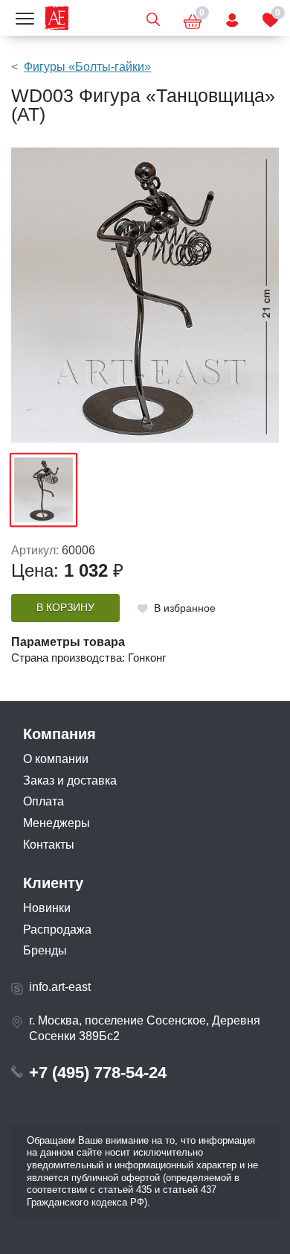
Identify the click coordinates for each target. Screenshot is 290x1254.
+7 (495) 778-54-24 (98, 1072)
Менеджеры (56, 823)
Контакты (48, 844)
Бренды (45, 950)
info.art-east (60, 987)
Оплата (43, 801)
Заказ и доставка (70, 780)
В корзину (65, 607)
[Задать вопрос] (232, 18)
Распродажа (57, 929)
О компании (55, 759)
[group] (145, 295)
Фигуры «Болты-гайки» (87, 66)
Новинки (47, 908)
